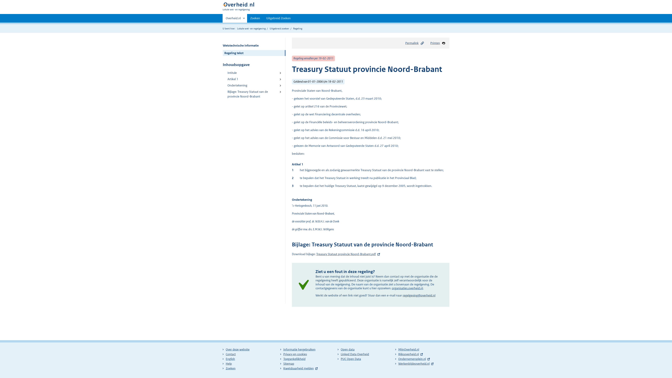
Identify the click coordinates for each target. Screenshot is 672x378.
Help (229, 364)
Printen (435, 43)
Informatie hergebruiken (299, 349)
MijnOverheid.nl (408, 349)
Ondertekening (237, 85)
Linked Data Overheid (355, 354)
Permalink (412, 43)
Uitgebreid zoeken (279, 28)
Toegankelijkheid (294, 359)
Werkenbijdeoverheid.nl (414, 364)
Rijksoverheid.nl (408, 354)
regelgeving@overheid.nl (419, 295)
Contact (231, 354)
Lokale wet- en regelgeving (251, 28)
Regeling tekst (233, 53)
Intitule (232, 73)
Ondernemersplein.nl (412, 359)
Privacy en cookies (295, 354)
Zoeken (255, 18)
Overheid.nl (233, 19)
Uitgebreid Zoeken (278, 18)
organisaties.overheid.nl (407, 288)
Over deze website (238, 349)
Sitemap (288, 364)
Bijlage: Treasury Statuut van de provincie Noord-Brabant (247, 94)
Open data (348, 349)
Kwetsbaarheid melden (298, 368)
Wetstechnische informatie (241, 45)
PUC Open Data (351, 359)
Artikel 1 (232, 79)
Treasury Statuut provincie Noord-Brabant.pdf (346, 254)
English (230, 359)
